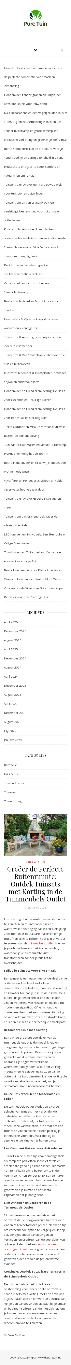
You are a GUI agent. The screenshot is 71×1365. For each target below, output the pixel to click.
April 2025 (11, 649)
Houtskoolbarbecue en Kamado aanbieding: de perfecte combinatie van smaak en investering (33, 77)
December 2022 (15, 713)
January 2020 (13, 740)
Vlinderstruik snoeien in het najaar (27, 283)
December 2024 (15, 658)
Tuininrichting (13, 801)
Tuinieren (10, 792)
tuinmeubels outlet (41, 943)
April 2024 (11, 676)
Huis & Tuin (12, 774)
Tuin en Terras (14, 783)
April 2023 (11, 704)
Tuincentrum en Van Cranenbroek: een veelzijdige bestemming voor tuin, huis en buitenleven (32, 211)
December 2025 (15, 631)
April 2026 (11, 622)
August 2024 (12, 667)
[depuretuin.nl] (35, 18)
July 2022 (10, 731)
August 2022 (12, 722)
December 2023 (15, 685)
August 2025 (12, 640)
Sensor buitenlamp (16, 292)
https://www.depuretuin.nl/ (45, 1357)
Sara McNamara (19, 1335)
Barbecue (10, 765)
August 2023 (12, 694)
